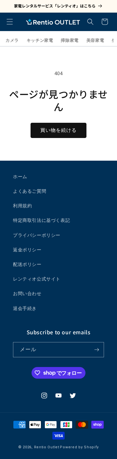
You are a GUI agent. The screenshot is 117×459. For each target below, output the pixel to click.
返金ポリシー (27, 249)
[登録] (96, 349)
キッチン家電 (40, 40)
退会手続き (25, 308)
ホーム (20, 176)
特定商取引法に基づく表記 (41, 220)
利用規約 (22, 205)
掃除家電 (69, 40)
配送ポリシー (27, 264)
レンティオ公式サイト (36, 278)
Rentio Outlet (46, 447)
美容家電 (95, 40)
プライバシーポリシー (36, 235)
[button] (10, 22)
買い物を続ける (58, 130)
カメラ (12, 40)
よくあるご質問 (29, 191)
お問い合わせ (27, 293)
